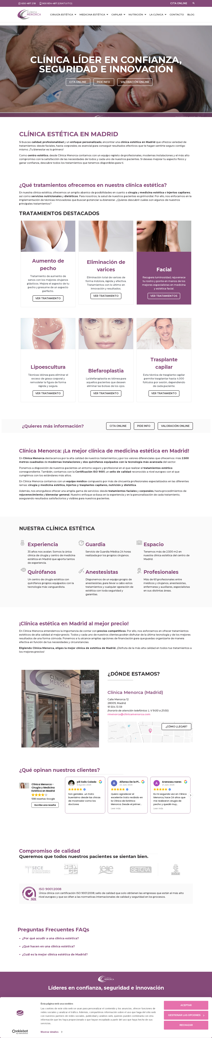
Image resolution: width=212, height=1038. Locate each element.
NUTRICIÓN (136, 14)
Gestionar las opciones (184, 1015)
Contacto (177, 14)
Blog (190, 14)
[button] (190, 795)
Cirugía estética (61, 14)
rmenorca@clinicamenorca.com (129, 714)
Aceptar (186, 1005)
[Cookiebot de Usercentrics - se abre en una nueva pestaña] (20, 1032)
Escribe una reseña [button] (45, 805)
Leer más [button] (73, 808)
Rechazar (186, 1025)
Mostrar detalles (50, 1032)
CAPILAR (116, 14)
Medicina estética (92, 14)
